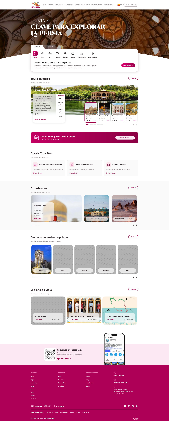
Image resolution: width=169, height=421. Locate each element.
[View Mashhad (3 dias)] (56, 208)
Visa (59, 376)
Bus (32, 389)
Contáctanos (108, 5)
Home (88, 376)
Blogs (87, 380)
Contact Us (85, 412)
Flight (32, 380)
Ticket (33, 395)
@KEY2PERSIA (64, 358)
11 (102, 125)
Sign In (88, 386)
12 (103, 125)
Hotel (32, 376)
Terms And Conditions (61, 412)
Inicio (44, 5)
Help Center (90, 383)
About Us (50, 412)
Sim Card (61, 386)
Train (32, 386)
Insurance (61, 380)
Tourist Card (62, 383)
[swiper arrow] (133, 225)
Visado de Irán (69, 5)
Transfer (33, 399)
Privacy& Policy (75, 412)
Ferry (32, 392)
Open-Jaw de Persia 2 (46, 90)
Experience (34, 383)
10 (100, 125)
